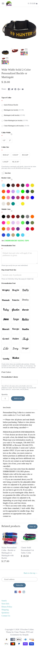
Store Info (5, 604)
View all (32, 526)
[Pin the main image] (15, 89)
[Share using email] (23, 89)
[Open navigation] (3, 3)
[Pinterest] (20, 591)
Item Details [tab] (7, 407)
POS (28, 632)
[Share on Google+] (19, 89)
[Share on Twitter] (12, 89)
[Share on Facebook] (9, 89)
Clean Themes (19, 632)
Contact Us (6, 616)
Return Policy (7, 607)
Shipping (5, 610)
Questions (5, 613)
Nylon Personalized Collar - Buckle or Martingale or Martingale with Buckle (9, 552)
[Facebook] (16, 591)
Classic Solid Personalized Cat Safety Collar (27, 550)
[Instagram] (24, 591)
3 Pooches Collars (27, 629)
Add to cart (18, 398)
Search (4, 601)
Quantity (5, 394)
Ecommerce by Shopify (19, 635)
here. (26, 435)
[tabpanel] (20, 464)
